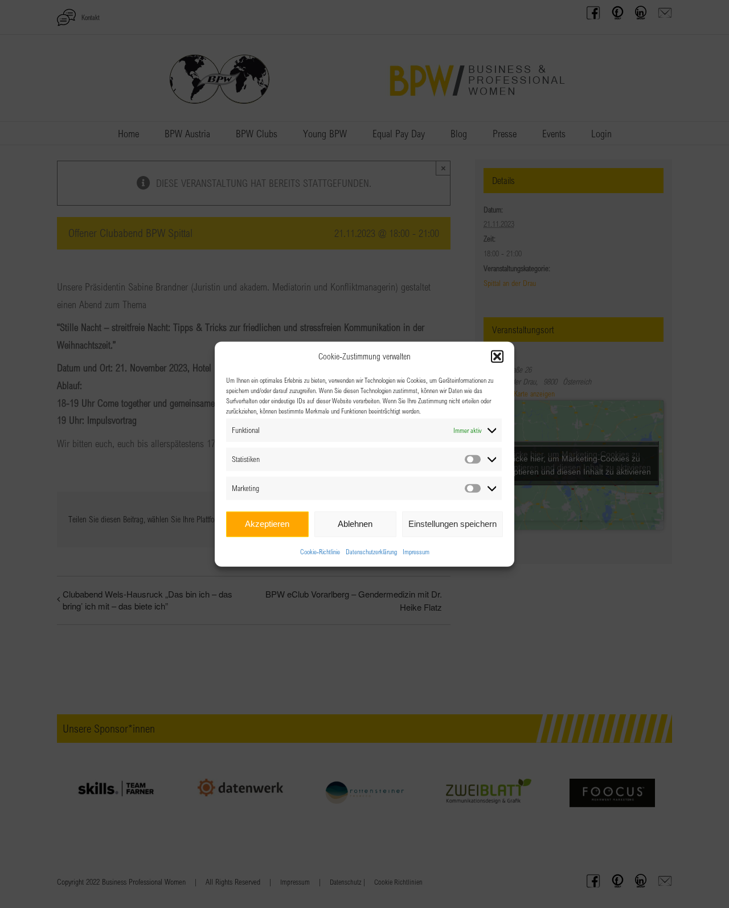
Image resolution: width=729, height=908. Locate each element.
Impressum (416, 550)
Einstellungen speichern (452, 524)
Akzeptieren (267, 524)
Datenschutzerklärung (371, 550)
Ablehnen (355, 524)
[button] (497, 356)
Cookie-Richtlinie (320, 550)
